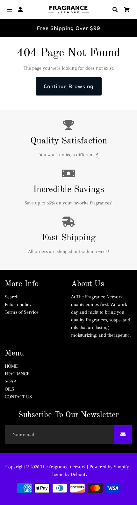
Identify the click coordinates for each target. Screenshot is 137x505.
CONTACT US (18, 397)
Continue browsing (69, 86)
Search (11, 297)
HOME (11, 366)
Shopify (121, 467)
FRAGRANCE (17, 374)
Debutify (79, 474)
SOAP (10, 381)
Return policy (18, 304)
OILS (9, 389)
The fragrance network (63, 467)
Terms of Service (22, 312)
